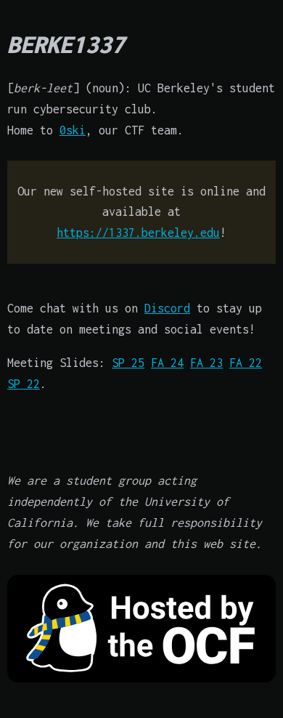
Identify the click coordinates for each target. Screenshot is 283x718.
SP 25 (128, 362)
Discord (167, 308)
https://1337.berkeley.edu (138, 232)
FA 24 (167, 362)
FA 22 (245, 362)
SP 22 (23, 383)
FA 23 (206, 362)
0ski (73, 130)
